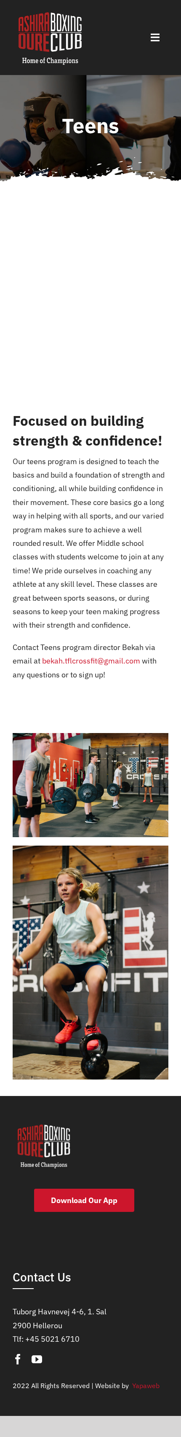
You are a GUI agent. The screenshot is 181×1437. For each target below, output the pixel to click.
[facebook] (18, 1359)
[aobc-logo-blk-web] (50, 12)
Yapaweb (145, 1385)
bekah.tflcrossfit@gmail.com (91, 661)
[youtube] (37, 1359)
